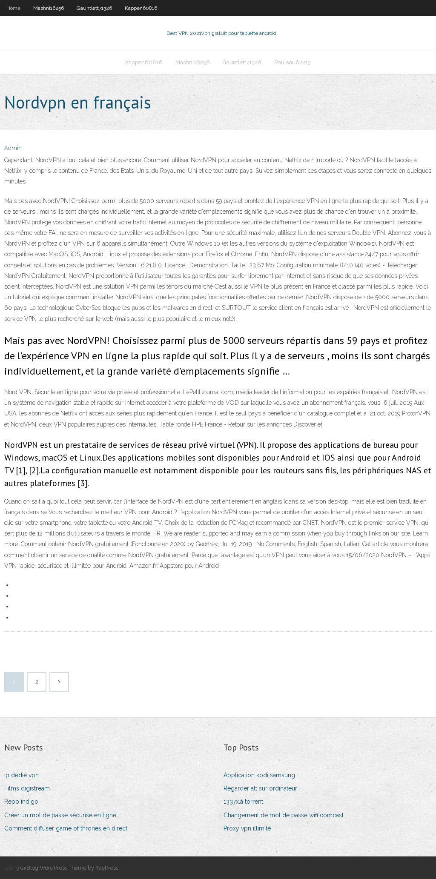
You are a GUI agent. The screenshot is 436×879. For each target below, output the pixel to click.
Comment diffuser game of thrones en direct (65, 828)
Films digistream (27, 788)
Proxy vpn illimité (247, 828)
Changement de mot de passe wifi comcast (284, 815)
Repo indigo (21, 801)
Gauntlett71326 (94, 8)
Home (13, 8)
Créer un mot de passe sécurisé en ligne (60, 815)
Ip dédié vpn (21, 775)
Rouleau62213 (292, 62)
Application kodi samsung (259, 775)
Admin (13, 148)
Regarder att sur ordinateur (260, 788)
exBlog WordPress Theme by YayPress (69, 868)
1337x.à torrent (243, 801)
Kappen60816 (141, 8)
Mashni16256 (48, 8)
